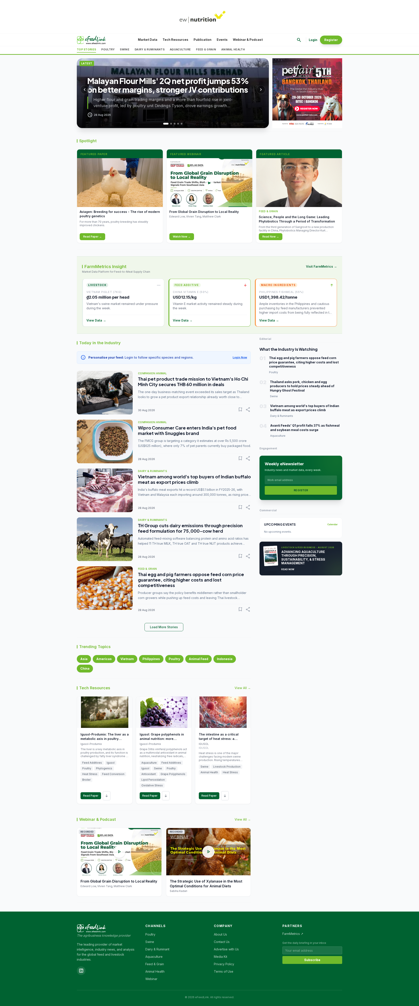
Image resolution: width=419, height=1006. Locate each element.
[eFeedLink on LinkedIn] (81, 970)
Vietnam (127, 659)
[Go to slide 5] (181, 124)
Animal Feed (198, 659)
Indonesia (224, 659)
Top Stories (86, 49)
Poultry (108, 49)
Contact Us (222, 942)
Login (313, 40)
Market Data (147, 39)
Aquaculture (180, 49)
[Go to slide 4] (178, 124)
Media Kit (220, 956)
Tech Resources (175, 39)
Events (222, 39)
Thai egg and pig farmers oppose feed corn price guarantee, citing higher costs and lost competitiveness (191, 579)
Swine (124, 49)
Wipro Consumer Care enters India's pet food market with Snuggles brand (187, 430)
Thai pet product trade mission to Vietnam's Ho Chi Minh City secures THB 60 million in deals (193, 381)
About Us (220, 934)
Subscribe (312, 960)
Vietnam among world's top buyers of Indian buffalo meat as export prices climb (194, 479)
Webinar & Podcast (248, 39)
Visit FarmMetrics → (321, 266)
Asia (84, 659)
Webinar (151, 979)
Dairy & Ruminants (150, 49)
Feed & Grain (206, 49)
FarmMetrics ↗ (292, 934)
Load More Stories (164, 627)
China (84, 668)
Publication (202, 39)
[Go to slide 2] (169, 124)
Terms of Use (223, 971)
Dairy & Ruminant (157, 949)
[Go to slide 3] (174, 124)
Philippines (151, 659)
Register (331, 40)
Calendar (332, 524)
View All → (243, 688)
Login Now (240, 357)
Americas (104, 659)
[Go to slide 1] (164, 124)
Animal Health (233, 49)
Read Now (287, 569)
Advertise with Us (226, 949)
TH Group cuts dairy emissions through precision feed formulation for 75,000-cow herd (190, 528)
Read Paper (90, 795)
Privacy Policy (224, 964)
